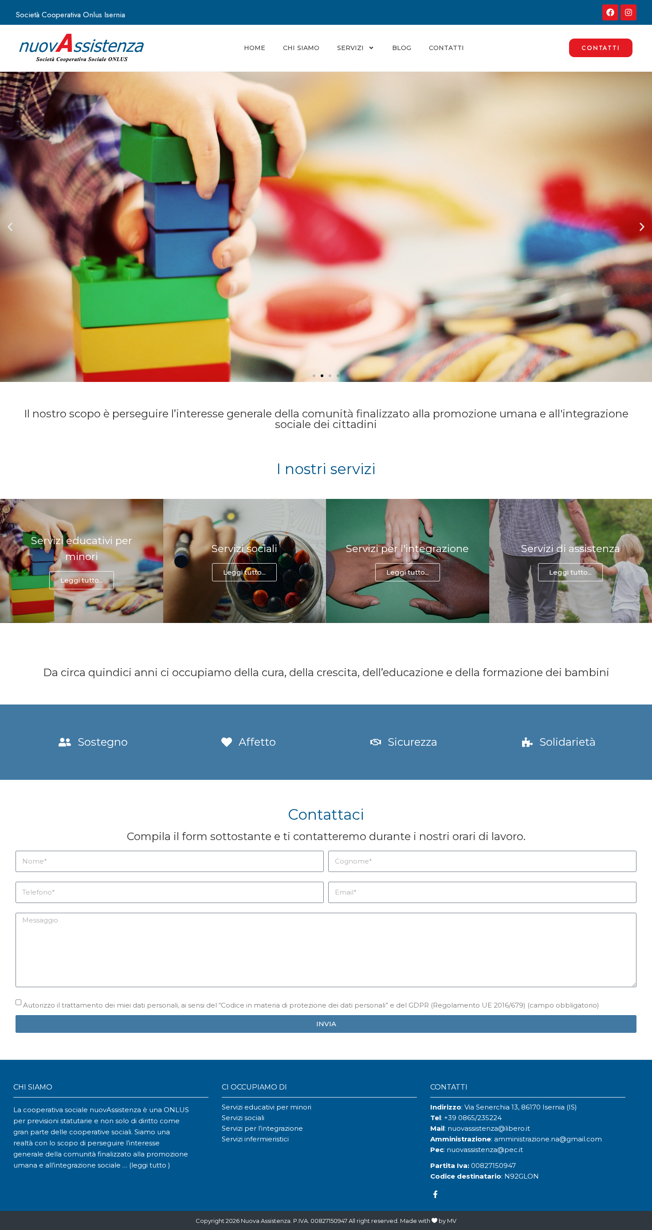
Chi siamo (301, 48)
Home (254, 48)
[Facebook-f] (435, 1194)
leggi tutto (149, 1165)
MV (451, 1220)
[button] (10, 226)
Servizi (350, 48)
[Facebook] (610, 12)
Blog (401, 48)
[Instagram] (628, 12)
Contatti (446, 48)
